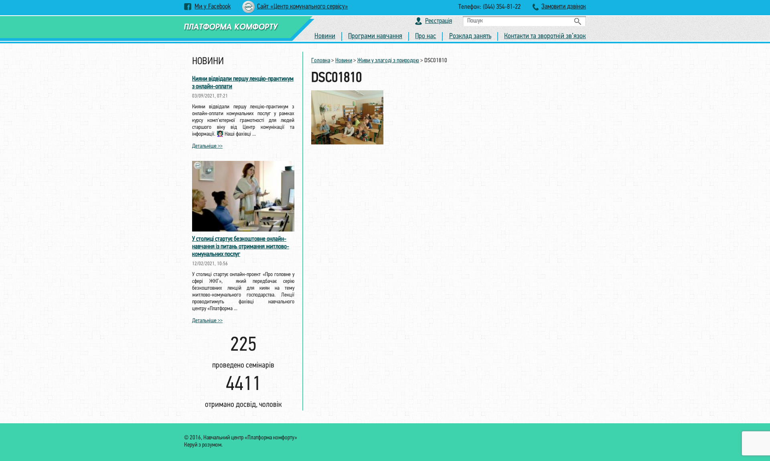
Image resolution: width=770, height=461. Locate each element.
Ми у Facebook (213, 6)
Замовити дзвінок (563, 6)
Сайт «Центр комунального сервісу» (302, 6)
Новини (324, 36)
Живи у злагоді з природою (388, 61)
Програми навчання (375, 36)
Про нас (425, 36)
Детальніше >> (207, 146)
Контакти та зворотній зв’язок (545, 36)
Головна (320, 61)
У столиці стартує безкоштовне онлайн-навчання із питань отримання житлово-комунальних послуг (240, 247)
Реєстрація (438, 21)
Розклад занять (470, 36)
